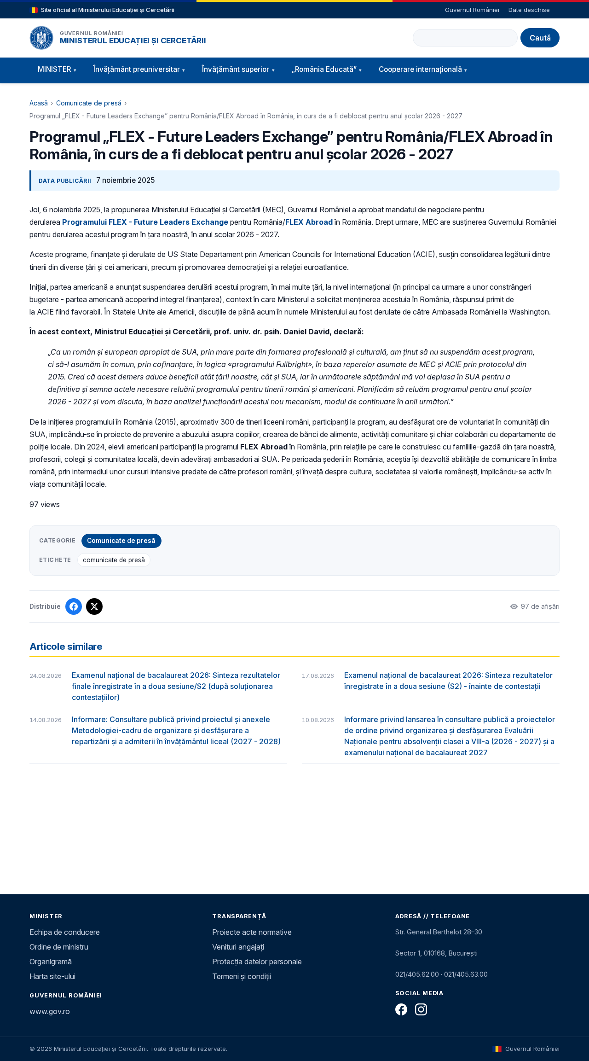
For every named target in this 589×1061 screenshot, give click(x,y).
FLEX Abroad (309, 222)
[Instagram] (421, 1009)
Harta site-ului (52, 976)
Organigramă (50, 961)
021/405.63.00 (466, 974)
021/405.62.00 (417, 974)
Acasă (38, 103)
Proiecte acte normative (252, 932)
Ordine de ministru (58, 946)
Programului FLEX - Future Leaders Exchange (145, 222)
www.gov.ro (49, 1011)
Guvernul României (472, 9)
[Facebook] (401, 1009)
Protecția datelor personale (257, 961)
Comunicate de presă (88, 103)
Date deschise (529, 9)
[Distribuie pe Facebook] (73, 606)
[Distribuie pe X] (94, 606)
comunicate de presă (114, 560)
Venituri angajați (238, 946)
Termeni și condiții (241, 976)
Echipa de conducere (64, 932)
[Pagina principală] (41, 38)
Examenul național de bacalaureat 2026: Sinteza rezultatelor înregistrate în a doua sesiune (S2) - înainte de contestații (448, 680)
